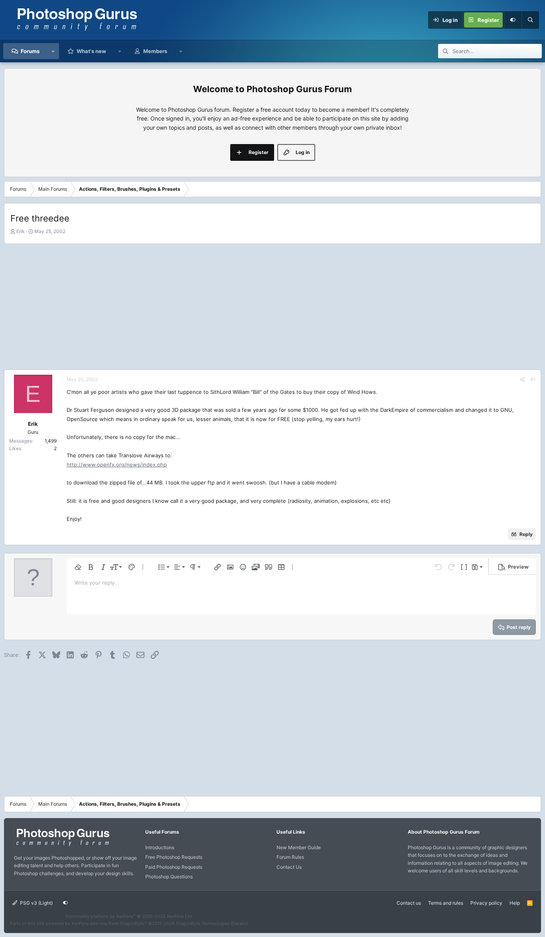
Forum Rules (290, 857)
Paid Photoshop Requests (173, 867)
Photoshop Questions (169, 877)
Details (239, 923)
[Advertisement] (272, 306)
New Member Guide (298, 847)
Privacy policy (486, 903)
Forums (30, 51)
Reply (526, 534)
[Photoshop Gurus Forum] (62, 845)
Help (514, 903)
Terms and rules (445, 903)
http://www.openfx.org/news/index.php (117, 464)
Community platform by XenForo (129, 916)
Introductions (159, 847)
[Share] (522, 379)
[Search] (530, 20)
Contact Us (289, 867)
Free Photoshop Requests (173, 857)
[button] (53, 51)
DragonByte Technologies (202, 923)
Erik (20, 231)
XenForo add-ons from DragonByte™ (109, 923)
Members (155, 51)
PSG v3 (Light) (36, 903)
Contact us (409, 903)
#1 (533, 379)
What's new (91, 51)
